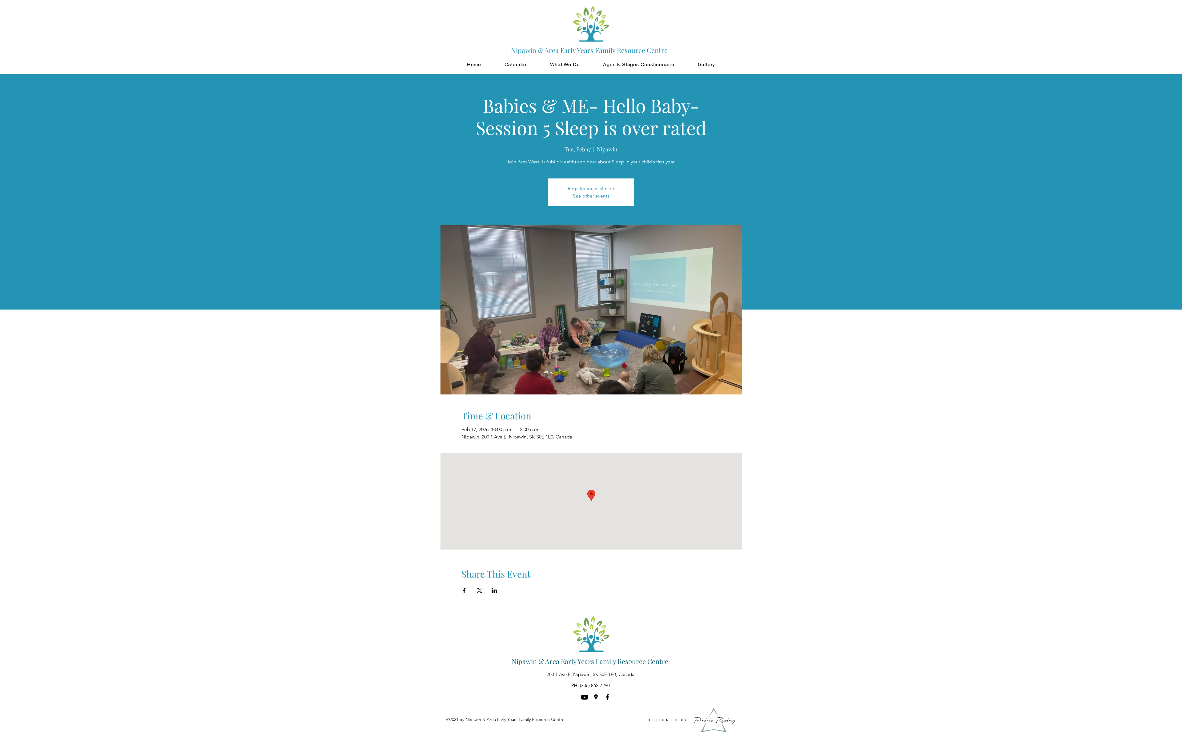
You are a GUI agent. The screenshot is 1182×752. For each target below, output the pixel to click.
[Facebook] (607, 697)
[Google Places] (596, 697)
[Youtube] (585, 697)
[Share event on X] (479, 590)
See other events (591, 196)
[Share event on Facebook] (464, 590)
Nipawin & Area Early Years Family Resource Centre (590, 661)
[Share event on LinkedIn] (494, 590)
